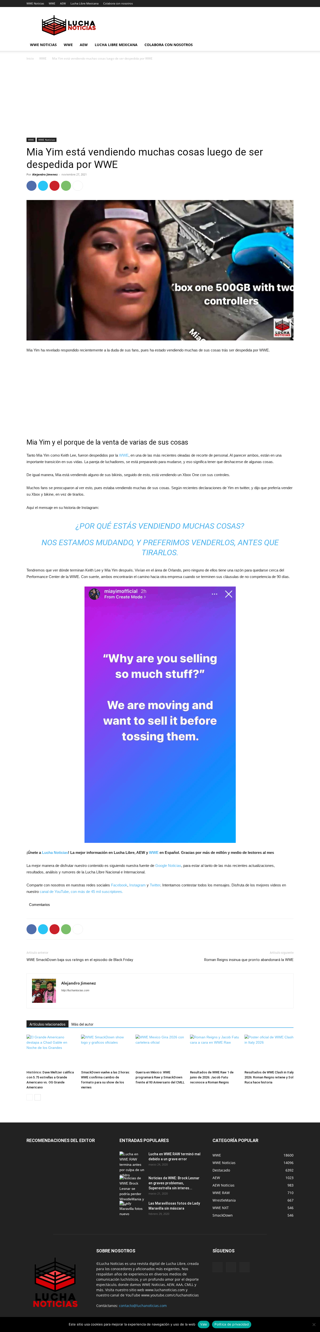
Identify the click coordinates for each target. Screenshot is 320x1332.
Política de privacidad (231, 1324)
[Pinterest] (55, 186)
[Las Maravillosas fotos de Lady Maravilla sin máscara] (132, 1209)
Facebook (119, 885)
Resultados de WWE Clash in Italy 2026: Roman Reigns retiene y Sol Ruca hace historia (269, 1077)
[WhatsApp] (66, 186)
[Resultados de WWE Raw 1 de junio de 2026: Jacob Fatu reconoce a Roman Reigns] (214, 1051)
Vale (203, 1324)
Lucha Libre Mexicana (84, 3)
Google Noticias (168, 865)
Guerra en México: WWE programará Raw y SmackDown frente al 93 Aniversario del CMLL (160, 1077)
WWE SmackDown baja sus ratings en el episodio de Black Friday (79, 960)
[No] (313, 1324)
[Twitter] (43, 186)
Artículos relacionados (48, 1024)
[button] (288, 45)
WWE (52, 3)
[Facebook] (31, 186)
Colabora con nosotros (118, 3)
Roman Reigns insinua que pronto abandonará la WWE (249, 960)
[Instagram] (231, 1267)
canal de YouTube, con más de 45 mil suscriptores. (81, 891)
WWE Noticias (35, 3)
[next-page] (37, 1097)
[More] (77, 186)
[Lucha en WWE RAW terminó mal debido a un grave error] (132, 1165)
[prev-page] (29, 1097)
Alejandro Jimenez (45, 174)
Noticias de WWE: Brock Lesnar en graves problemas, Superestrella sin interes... (174, 1183)
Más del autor (83, 1024)
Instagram (137, 885)
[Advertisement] (160, 101)
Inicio (30, 58)
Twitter (155, 885)
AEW (63, 3)
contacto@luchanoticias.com (143, 1305)
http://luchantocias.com (75, 990)
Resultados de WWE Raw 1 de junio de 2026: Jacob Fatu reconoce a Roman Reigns (212, 1077)
